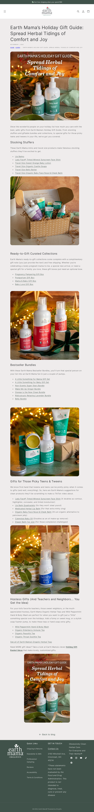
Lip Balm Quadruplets (25, 505)
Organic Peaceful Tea (25, 633)
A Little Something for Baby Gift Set (32, 382)
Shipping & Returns (34, 749)
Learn (18, 47)
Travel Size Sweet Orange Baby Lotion (33, 163)
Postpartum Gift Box (24, 277)
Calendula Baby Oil (24, 518)
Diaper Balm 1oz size (25, 522)
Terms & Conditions (35, 777)
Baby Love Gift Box (24, 284)
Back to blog (48, 734)
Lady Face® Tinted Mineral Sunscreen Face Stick (38, 160)
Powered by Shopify (55, 809)
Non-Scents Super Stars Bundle (29, 385)
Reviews (30, 767)
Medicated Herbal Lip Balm (27, 508)
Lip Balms (19, 156)
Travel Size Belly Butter (26, 169)
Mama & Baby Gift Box (25, 281)
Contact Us (53, 748)
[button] (4, 11)
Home (12, 47)
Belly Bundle (20, 399)
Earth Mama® (43, 809)
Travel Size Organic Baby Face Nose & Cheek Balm (38, 173)
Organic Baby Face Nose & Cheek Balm (33, 512)
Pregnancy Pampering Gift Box (29, 274)
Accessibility (32, 772)
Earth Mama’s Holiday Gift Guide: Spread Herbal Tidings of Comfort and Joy (53, 47)
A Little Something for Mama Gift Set (32, 379)
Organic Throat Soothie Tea (28, 637)
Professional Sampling (32, 760)
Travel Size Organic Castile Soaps (31, 166)
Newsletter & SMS (34, 754)
